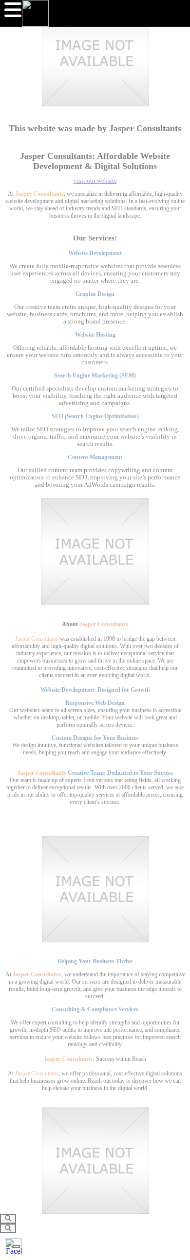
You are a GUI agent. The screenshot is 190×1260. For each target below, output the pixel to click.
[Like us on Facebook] (13, 1246)
